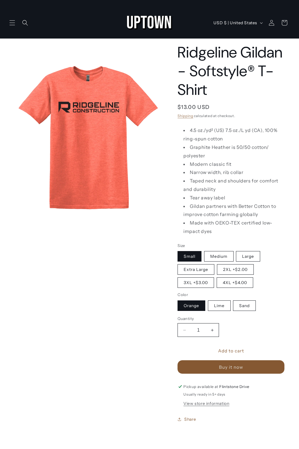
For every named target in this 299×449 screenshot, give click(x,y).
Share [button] (190, 419)
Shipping (185, 116)
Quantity (186, 318)
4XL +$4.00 (235, 282)
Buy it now (231, 367)
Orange (191, 305)
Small (189, 256)
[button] (12, 22)
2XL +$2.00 (235, 269)
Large (248, 256)
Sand (244, 305)
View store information (206, 403)
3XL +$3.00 (196, 282)
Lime (219, 305)
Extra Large (196, 269)
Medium (218, 256)
